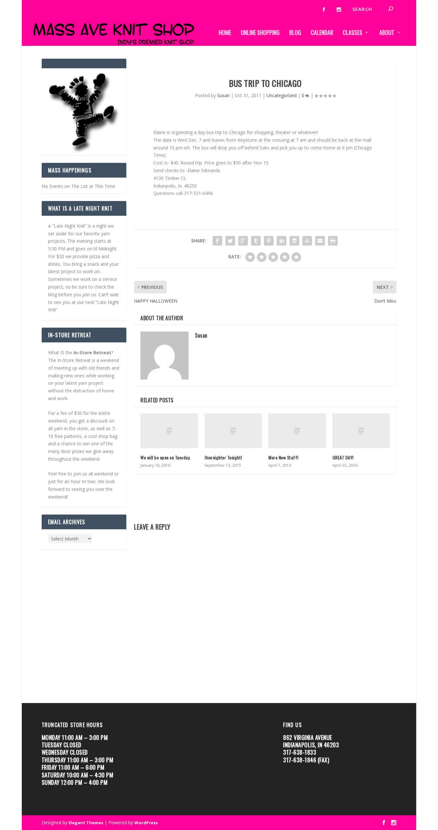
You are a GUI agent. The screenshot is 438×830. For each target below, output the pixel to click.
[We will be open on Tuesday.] (169, 431)
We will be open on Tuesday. (166, 457)
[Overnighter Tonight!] (233, 431)
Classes (352, 33)
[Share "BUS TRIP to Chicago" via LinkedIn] (281, 240)
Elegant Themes (86, 823)
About (386, 33)
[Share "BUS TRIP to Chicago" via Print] (332, 240)
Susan (223, 95)
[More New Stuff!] (297, 431)
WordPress (146, 823)
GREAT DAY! (344, 457)
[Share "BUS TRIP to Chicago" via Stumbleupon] (307, 240)
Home (225, 33)
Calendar (322, 33)
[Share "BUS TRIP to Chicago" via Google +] (243, 240)
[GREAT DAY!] (361, 431)
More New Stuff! (283, 457)
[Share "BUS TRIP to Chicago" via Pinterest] (268, 240)
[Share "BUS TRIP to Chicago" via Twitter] (230, 240)
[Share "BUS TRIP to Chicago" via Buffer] (294, 240)
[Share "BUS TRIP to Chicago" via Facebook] (217, 240)
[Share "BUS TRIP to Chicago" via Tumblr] (255, 240)
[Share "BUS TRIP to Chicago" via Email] (320, 240)
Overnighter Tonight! (223, 457)
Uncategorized (281, 95)
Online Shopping (260, 33)
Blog (295, 33)
